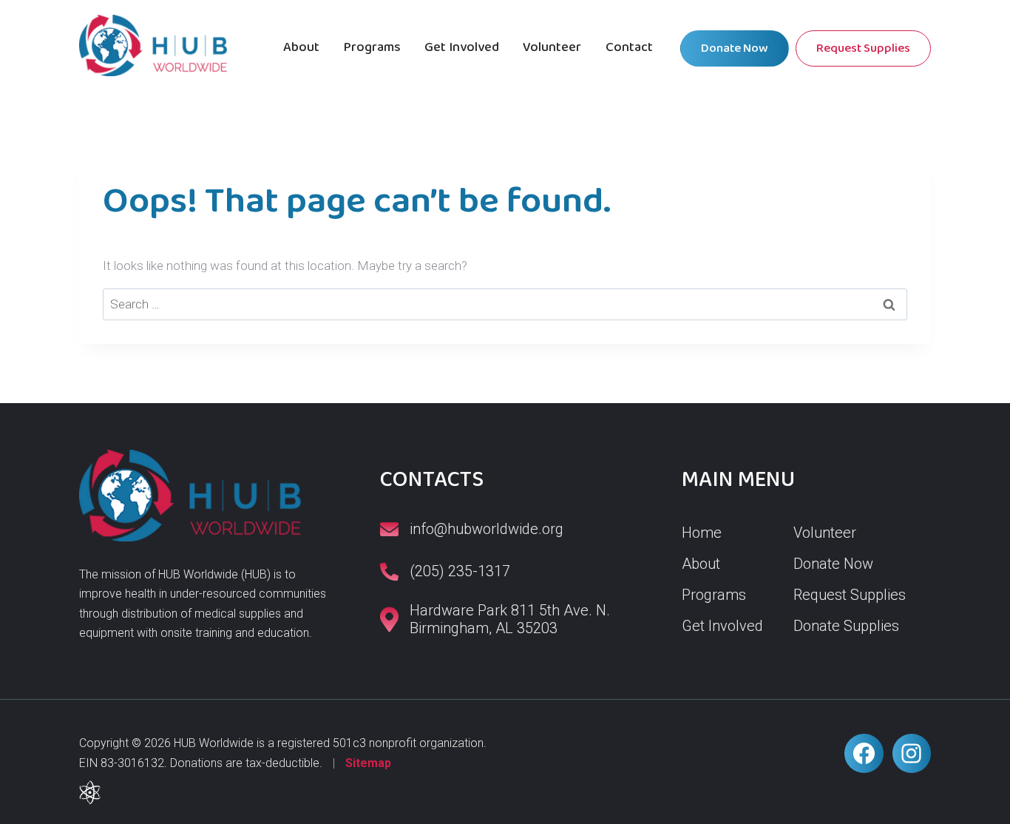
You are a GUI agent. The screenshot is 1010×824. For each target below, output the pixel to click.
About (301, 47)
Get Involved (461, 47)
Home (702, 532)
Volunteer (552, 47)
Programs (372, 47)
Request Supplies (863, 48)
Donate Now (734, 48)
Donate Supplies (846, 626)
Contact (629, 47)
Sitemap (368, 763)
